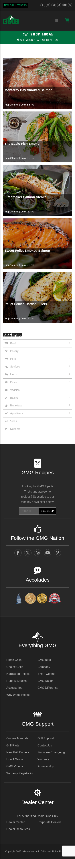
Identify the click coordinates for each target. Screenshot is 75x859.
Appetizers (16, 413)
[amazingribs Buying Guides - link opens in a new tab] (18, 599)
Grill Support (46, 738)
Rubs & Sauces (16, 680)
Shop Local (41, 34)
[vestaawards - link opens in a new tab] (30, 599)
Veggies (15, 389)
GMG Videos (14, 766)
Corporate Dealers (49, 822)
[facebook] (42, 5)
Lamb (13, 374)
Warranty (43, 759)
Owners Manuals (17, 738)
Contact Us (45, 745)
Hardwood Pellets (17, 673)
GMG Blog (44, 659)
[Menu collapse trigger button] (57, 20)
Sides (13, 421)
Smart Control (46, 673)
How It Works (14, 759)
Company (44, 666)
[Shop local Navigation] (37, 37)
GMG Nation (46, 680)
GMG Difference (48, 687)
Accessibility (46, 766)
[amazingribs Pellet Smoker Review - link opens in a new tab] (42, 599)
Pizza (13, 382)
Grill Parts (12, 745)
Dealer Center (15, 822)
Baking (14, 397)
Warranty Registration (20, 773)
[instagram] (53, 5)
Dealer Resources (18, 829)
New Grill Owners (15, 5)
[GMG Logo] (11, 19)
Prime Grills (13, 659)
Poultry (14, 351)
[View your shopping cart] (67, 20)
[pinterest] (70, 5)
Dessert (15, 428)
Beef (13, 343)
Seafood (15, 366)
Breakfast (16, 405)
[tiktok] (59, 5)
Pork (13, 358)
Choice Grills (14, 666)
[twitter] (48, 5)
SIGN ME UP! (47, 511)
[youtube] (64, 5)
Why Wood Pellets (18, 694)
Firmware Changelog (51, 752)
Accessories (14, 687)
